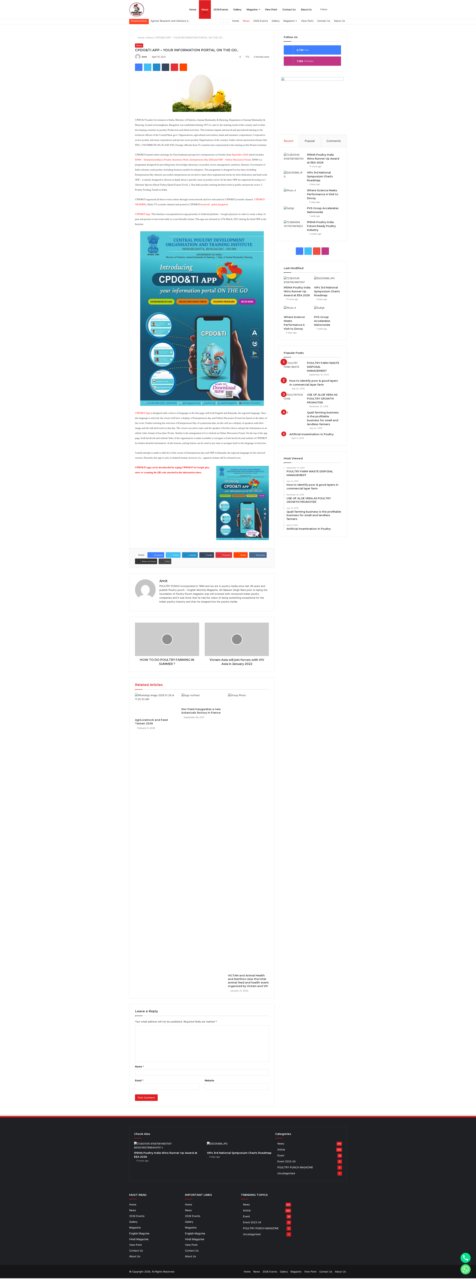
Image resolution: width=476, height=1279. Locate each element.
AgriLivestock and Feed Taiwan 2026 (151, 721)
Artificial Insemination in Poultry (311, 434)
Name (139, 1066)
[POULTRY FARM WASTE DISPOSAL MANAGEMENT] (294, 365)
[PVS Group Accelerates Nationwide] (294, 210)
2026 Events (220, 9)
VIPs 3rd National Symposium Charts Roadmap (320, 176)
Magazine (252, 9)
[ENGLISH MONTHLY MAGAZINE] (136, 9)
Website (209, 1080)
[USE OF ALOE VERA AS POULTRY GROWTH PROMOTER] (294, 396)
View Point (271, 9)
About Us (306, 9)
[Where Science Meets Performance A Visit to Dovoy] (294, 192)
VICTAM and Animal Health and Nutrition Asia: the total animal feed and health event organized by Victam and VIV (248, 981)
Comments (334, 141)
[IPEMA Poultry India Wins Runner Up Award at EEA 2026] (294, 156)
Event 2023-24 (286, 1161)
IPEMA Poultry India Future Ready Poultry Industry (321, 226)
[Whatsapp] (466, 1269)
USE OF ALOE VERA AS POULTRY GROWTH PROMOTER (322, 398)
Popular (310, 141)
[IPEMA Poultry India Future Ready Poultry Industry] (294, 224)
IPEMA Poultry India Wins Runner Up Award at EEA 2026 (323, 158)
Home (192, 9)
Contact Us (289, 9)
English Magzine (139, 1233)
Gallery (237, 9)
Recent (288, 141)
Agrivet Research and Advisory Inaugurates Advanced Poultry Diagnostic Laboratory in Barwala (205, 20)
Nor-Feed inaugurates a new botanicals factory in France (201, 710)
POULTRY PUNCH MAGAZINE (295, 1167)
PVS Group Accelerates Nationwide (322, 321)
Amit (144, 56)
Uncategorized (286, 1173)
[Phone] (466, 1258)
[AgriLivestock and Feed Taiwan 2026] (155, 704)
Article (281, 1149)
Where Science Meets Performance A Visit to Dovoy (322, 194)
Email (139, 1080)
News (205, 9)
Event (280, 1155)
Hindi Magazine (138, 1239)
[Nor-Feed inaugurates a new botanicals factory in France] (201, 699)
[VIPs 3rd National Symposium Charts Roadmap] (294, 174)
